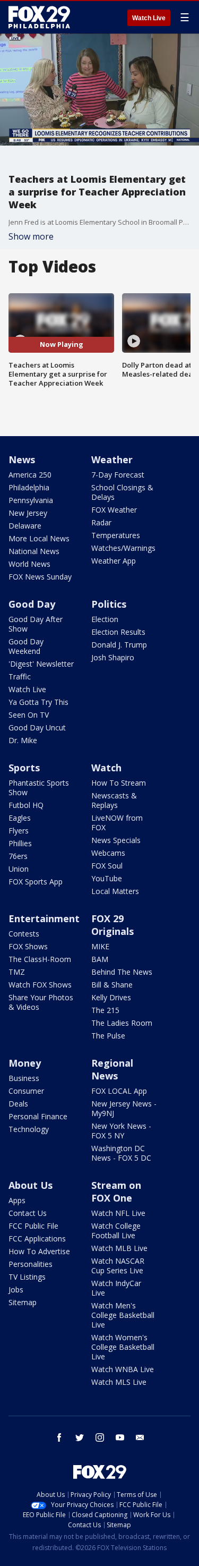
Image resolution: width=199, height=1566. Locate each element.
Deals (18, 1104)
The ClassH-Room (39, 959)
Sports (24, 767)
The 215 (105, 1010)
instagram (99, 1437)
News (21, 459)
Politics (108, 604)
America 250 (29, 475)
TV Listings (27, 1277)
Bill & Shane (112, 985)
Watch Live (149, 18)
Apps (16, 1200)
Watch (106, 767)
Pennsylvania (30, 500)
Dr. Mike (22, 740)
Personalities (30, 1264)
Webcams (108, 853)
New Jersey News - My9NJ (124, 1108)
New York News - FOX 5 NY (121, 1131)
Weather (112, 459)
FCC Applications (37, 1238)
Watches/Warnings (123, 548)
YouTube (106, 878)
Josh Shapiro (112, 657)
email (140, 1437)
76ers (18, 856)
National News (33, 551)
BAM (99, 959)
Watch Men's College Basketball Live (122, 1315)
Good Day (31, 604)
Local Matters (115, 891)
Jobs (15, 1289)
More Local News (39, 538)
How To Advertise (39, 1251)
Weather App (113, 561)
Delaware (24, 526)
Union (18, 869)
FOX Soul (107, 866)
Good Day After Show (35, 624)
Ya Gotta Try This (38, 702)
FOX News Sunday (40, 577)
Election (104, 619)
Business (23, 1078)
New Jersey (27, 513)
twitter (79, 1437)
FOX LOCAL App (119, 1091)
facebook (59, 1437)
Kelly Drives (111, 997)
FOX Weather (114, 510)
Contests (23, 934)
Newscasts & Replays (114, 800)
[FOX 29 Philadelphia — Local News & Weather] (39, 17)
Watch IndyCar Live (116, 1288)
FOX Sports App (35, 881)
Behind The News (121, 972)
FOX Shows (28, 946)
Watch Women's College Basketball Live (122, 1346)
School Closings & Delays (122, 492)
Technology (28, 1129)
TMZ (16, 972)
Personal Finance (37, 1116)
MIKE (100, 946)
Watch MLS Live (118, 1382)
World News (29, 564)
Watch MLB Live (119, 1248)
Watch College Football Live (116, 1230)
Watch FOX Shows (40, 985)
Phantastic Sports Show (38, 787)
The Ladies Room (121, 1023)
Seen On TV (28, 715)
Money (24, 1063)
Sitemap (22, 1302)
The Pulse (108, 1036)
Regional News (112, 1069)
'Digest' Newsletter (41, 664)
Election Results (118, 632)
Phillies (20, 843)
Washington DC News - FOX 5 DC (121, 1153)
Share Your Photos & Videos (40, 1002)
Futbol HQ (26, 805)
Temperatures (115, 535)
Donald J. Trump (119, 645)
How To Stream (118, 783)
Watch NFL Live (118, 1213)
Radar (101, 522)
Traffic (19, 676)
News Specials (116, 840)
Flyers (18, 830)
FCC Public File (33, 1226)
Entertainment (44, 918)
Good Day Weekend (26, 646)
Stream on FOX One (116, 1191)
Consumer (26, 1091)
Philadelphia (28, 487)
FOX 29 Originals (112, 925)
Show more (31, 236)
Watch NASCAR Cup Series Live (117, 1265)
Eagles (19, 818)
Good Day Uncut (37, 727)
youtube (119, 1437)
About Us (30, 1185)
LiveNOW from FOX (117, 822)
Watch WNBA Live (122, 1369)
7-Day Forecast (117, 475)
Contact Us (27, 1213)
